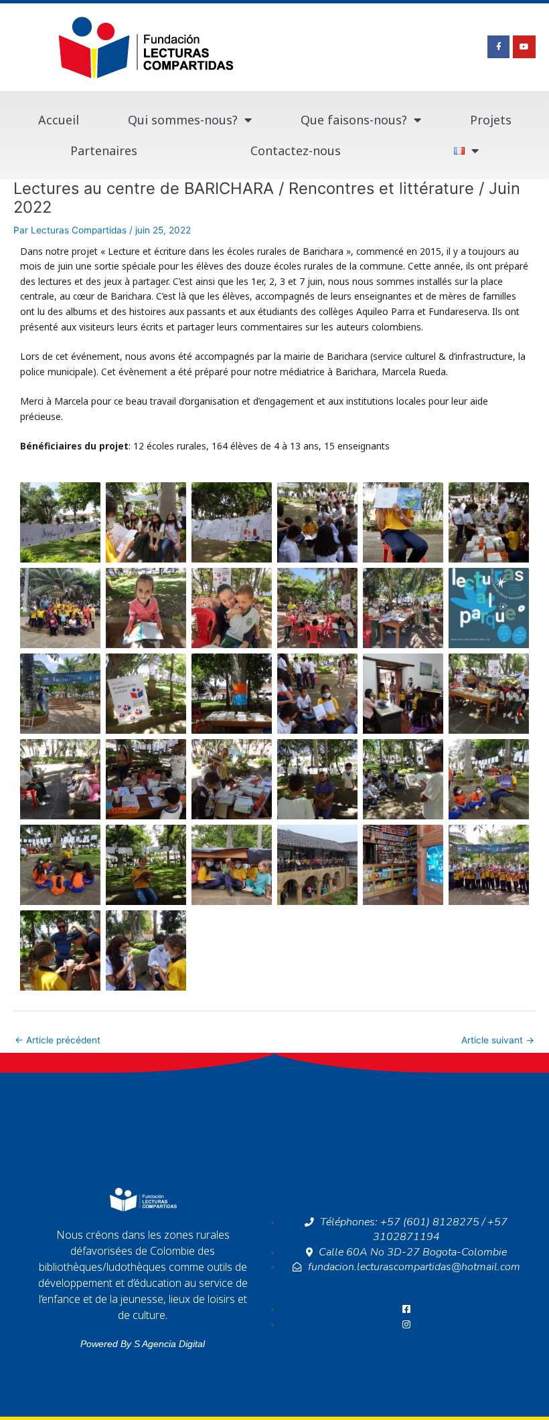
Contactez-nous (295, 150)
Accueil (58, 120)
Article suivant (497, 1040)
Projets (491, 120)
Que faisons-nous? (354, 120)
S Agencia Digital (169, 1343)
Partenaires (103, 150)
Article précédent (57, 1040)
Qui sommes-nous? (183, 120)
